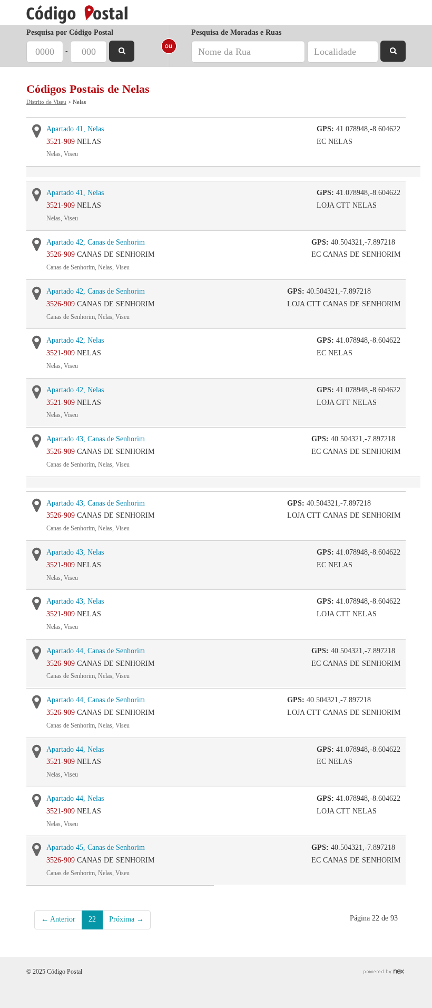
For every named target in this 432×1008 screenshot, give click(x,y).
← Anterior (58, 919)
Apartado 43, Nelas (75, 552)
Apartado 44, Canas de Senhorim (95, 651)
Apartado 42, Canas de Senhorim (95, 242)
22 (92, 919)
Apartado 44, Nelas (75, 749)
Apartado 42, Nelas (75, 340)
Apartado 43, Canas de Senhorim (95, 439)
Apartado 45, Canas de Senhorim (95, 847)
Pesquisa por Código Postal (69, 32)
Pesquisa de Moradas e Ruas (236, 32)
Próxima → (126, 919)
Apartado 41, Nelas (75, 129)
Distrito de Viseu (46, 102)
